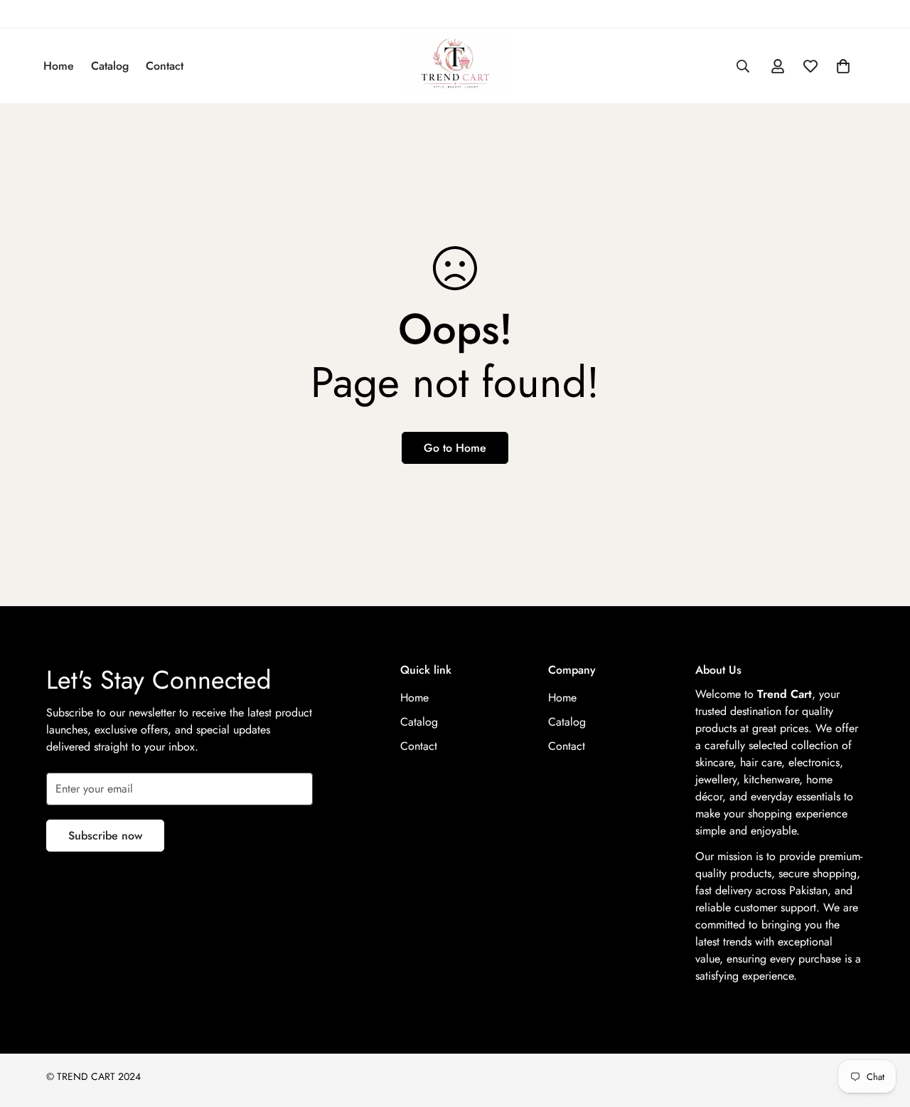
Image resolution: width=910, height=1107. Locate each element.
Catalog (110, 66)
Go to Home (455, 448)
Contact (164, 66)
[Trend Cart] (455, 65)
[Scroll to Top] (882, 1029)
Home (58, 66)
